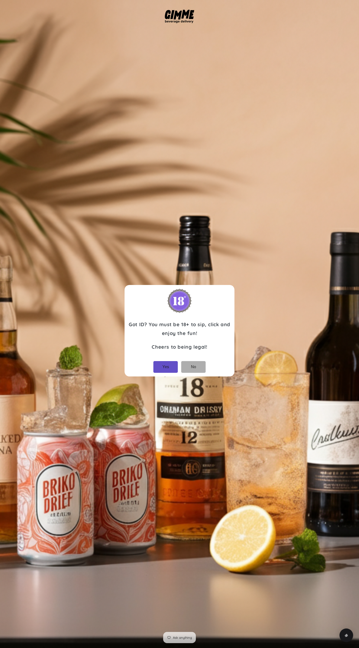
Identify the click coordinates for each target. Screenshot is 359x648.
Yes (165, 367)
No (193, 367)
